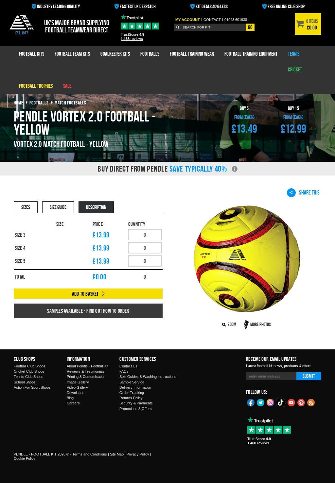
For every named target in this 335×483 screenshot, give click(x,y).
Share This (309, 192)
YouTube (291, 402)
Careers (73, 403)
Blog (70, 398)
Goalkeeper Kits (115, 54)
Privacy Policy (138, 454)
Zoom (232, 324)
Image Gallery (78, 382)
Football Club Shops (29, 366)
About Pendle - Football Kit (87, 366)
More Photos (260, 324)
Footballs (149, 54)
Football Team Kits (72, 54)
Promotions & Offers (135, 409)
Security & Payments (136, 403)
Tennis (293, 54)
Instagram (270, 402)
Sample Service (131, 382)
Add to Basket (85, 294)
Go (250, 27)
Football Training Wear (192, 54)
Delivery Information (135, 387)
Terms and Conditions (89, 454)
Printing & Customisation (86, 377)
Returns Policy (131, 398)
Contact (212, 20)
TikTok (281, 402)
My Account (187, 20)
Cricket (295, 69)
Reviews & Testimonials (85, 371)
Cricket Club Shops (29, 371)
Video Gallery (77, 387)
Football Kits (31, 54)
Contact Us (128, 366)
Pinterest (301, 402)
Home (19, 102)
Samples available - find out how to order (88, 311)
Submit (309, 376)
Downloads (75, 393)
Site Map (117, 454)
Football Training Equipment (250, 54)
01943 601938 (235, 20)
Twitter (261, 402)
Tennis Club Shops (29, 377)
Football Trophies (36, 86)
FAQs (124, 371)
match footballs (70, 102)
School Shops (25, 382)
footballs (39, 102)
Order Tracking (131, 393)
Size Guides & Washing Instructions (147, 377)
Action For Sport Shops (32, 387)
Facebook (251, 402)
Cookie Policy (24, 458)
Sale (67, 86)
